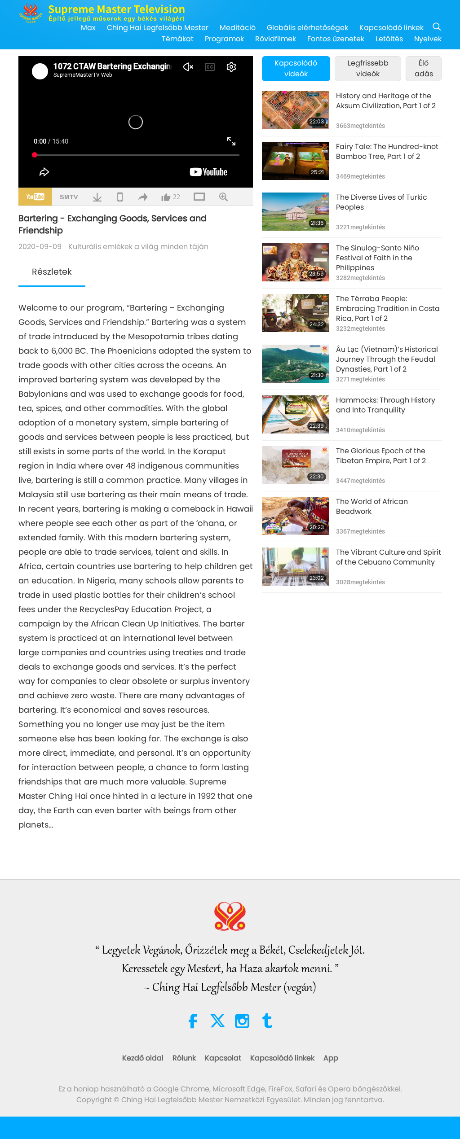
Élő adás (424, 68)
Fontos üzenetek (335, 39)
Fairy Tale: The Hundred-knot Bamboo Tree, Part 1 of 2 (387, 152)
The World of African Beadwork (372, 507)
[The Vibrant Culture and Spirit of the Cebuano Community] (295, 567)
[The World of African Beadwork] (295, 516)
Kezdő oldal (143, 1058)
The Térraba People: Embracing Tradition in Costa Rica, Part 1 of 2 (388, 309)
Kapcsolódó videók (295, 68)
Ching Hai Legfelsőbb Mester (157, 27)
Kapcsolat (223, 1058)
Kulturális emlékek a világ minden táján (138, 246)
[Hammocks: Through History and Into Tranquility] (295, 414)
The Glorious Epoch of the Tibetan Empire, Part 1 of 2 (381, 456)
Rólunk (184, 1058)
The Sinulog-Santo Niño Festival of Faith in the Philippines (377, 258)
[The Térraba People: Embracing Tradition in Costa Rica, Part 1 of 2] (295, 313)
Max (88, 27)
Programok (224, 39)
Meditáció (238, 27)
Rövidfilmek (275, 39)
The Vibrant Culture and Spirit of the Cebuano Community (388, 557)
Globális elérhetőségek (307, 27)
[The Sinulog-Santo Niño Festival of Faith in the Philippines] (295, 262)
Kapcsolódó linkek (391, 27)
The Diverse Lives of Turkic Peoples (381, 202)
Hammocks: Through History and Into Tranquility (385, 405)
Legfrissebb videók (368, 68)
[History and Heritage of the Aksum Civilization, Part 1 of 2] (295, 110)
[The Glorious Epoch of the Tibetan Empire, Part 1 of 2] (295, 465)
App (330, 1058)
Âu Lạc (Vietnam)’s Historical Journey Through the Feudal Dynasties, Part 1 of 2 (387, 360)
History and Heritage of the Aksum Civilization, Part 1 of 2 (386, 101)
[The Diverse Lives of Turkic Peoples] (295, 212)
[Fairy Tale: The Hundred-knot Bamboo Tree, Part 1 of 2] (295, 161)
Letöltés (389, 39)
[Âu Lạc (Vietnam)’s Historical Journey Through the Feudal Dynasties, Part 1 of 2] (295, 364)
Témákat (178, 39)
